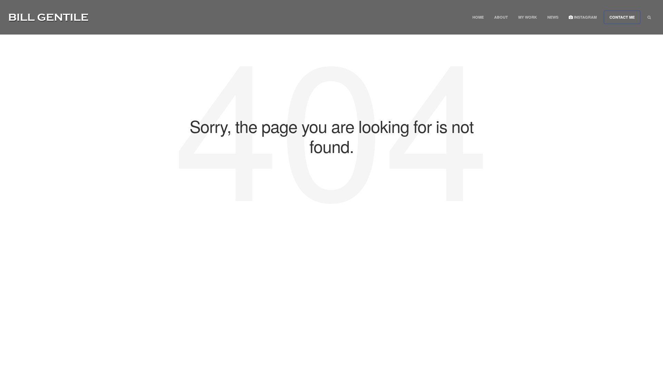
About (501, 17)
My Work (527, 17)
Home (478, 17)
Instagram (585, 17)
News (552, 17)
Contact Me (622, 17)
